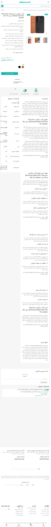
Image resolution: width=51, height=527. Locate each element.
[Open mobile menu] (48, 2)
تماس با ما (47, 508)
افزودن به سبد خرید (9, 73)
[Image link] (25, 471)
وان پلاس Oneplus (19, 513)
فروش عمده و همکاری (31, 508)
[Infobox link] (38, 451)
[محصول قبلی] (4, 10)
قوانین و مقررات (32, 513)
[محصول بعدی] (1, 10)
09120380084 (19, 459)
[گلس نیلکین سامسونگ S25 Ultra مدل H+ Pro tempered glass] (25, 389)
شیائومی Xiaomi (19, 511)
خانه (49, 10)
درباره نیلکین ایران (45, 509)
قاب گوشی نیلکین (42, 10)
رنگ (23, 64)
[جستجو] (2, 6)
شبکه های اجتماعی (32, 511)
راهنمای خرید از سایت (44, 513)
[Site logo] (25, 2)
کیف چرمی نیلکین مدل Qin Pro (30, 10)
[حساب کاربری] (1, 2)
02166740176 (44, 459)
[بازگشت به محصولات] (2, 10)
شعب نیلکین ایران (45, 511)
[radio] (23, 67)
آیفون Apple (20, 508)
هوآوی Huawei (20, 515)
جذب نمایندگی (33, 509)
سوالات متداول (46, 515)
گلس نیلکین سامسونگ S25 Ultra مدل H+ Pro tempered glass (34, 392)
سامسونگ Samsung (19, 509)
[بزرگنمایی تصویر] (46, 33)
